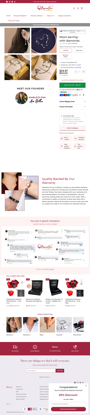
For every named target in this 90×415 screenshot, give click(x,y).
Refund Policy (20, 399)
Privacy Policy (44, 386)
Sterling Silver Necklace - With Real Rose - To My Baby (73, 301)
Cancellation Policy (46, 397)
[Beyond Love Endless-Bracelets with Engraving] (35, 287)
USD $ (7, 404)
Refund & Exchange (46, 389)
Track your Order (21, 394)
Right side (79, 50)
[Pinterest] (12, 1)
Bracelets (9, 335)
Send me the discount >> (68, 409)
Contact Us (19, 389)
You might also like (15, 276)
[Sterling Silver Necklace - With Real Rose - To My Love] (15, 287)
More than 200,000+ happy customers (45, 1)
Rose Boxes (77, 335)
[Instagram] (9, 1)
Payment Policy (44, 394)
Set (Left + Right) (66, 55)
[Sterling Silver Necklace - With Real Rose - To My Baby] (74, 287)
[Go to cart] (82, 8)
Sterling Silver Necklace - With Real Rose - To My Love (14, 301)
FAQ (17, 392)
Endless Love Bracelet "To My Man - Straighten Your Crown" (54, 301)
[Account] (78, 8)
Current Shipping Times (67, 101)
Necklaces (26, 335)
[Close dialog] (86, 385)
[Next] (86, 324)
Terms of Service (21, 397)
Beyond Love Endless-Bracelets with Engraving (33, 300)
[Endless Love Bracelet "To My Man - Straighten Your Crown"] (55, 287)
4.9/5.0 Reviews (72, 43)
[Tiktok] (15, 1)
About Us (19, 386)
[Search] (74, 8)
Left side (65, 50)
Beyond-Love (20, 412)
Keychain (59, 335)
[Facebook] (7, 1)
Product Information (66, 107)
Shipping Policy (44, 399)
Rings (41, 335)
